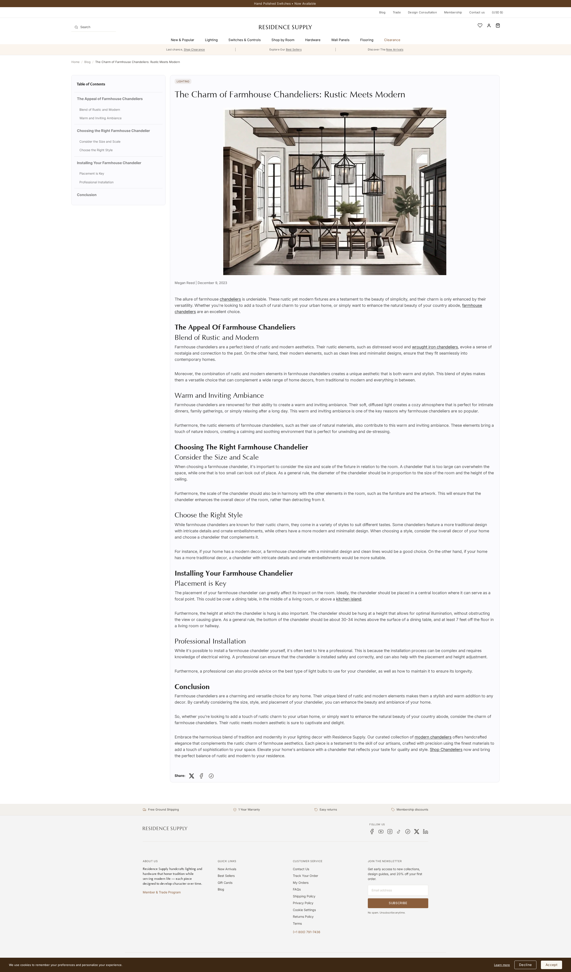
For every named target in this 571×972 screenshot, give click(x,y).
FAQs (297, 889)
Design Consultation (422, 12)
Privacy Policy (303, 903)
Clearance (392, 40)
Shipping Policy (304, 896)
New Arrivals (227, 869)
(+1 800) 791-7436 (306, 932)
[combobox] (93, 27)
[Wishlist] (480, 25)
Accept (551, 965)
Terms (297, 923)
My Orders (300, 882)
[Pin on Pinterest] (211, 776)
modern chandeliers (433, 737)
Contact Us (301, 869)
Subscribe (398, 903)
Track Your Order (305, 876)
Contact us (477, 12)
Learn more (502, 965)
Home (75, 62)
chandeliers (230, 299)
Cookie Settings (304, 910)
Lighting (183, 81)
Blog (382, 12)
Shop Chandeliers (446, 749)
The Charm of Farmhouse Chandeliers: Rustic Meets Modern (137, 62)
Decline (525, 965)
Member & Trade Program (162, 892)
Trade (397, 12)
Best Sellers (226, 876)
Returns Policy (303, 916)
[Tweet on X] (192, 776)
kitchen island (348, 599)
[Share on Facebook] (201, 776)
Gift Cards (225, 882)
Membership (453, 12)
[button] (498, 25)
